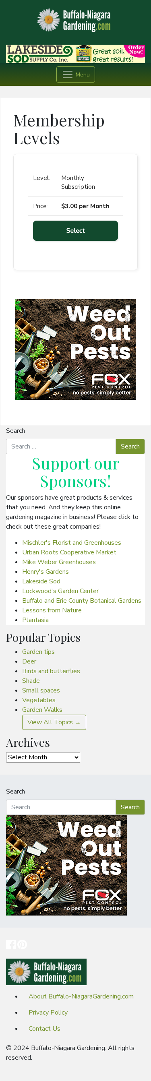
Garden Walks (42, 709)
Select (75, 230)
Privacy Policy (48, 1012)
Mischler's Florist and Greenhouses (71, 542)
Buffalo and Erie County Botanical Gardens (81, 600)
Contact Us (44, 1028)
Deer (29, 661)
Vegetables (39, 700)
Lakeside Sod (41, 581)
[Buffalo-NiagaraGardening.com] (75, 17)
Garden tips (38, 651)
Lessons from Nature (52, 610)
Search (15, 430)
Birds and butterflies (51, 671)
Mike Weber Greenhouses (59, 562)
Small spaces (41, 690)
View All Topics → (54, 722)
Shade (31, 680)
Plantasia (35, 620)
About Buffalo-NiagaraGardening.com (81, 996)
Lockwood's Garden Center (60, 591)
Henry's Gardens (45, 571)
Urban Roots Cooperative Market (69, 552)
